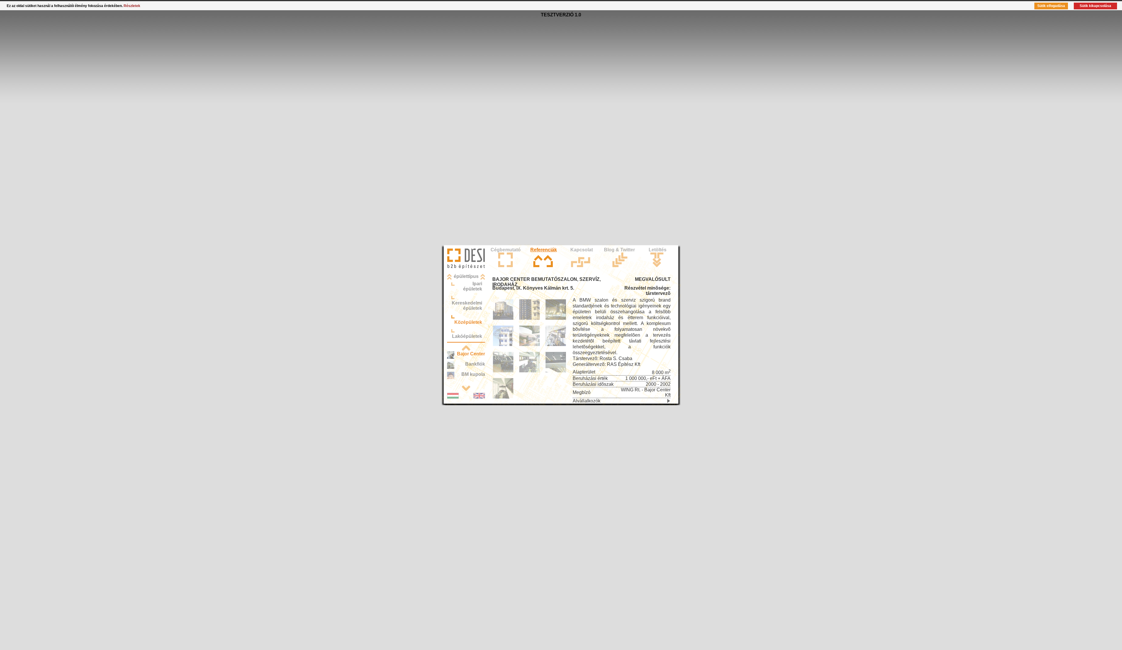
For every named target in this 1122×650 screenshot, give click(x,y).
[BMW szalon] (529, 345)
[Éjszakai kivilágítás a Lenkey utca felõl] (556, 318)
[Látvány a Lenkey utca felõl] (529, 318)
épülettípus (466, 276)
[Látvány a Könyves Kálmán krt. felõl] (503, 318)
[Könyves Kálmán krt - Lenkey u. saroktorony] (503, 345)
